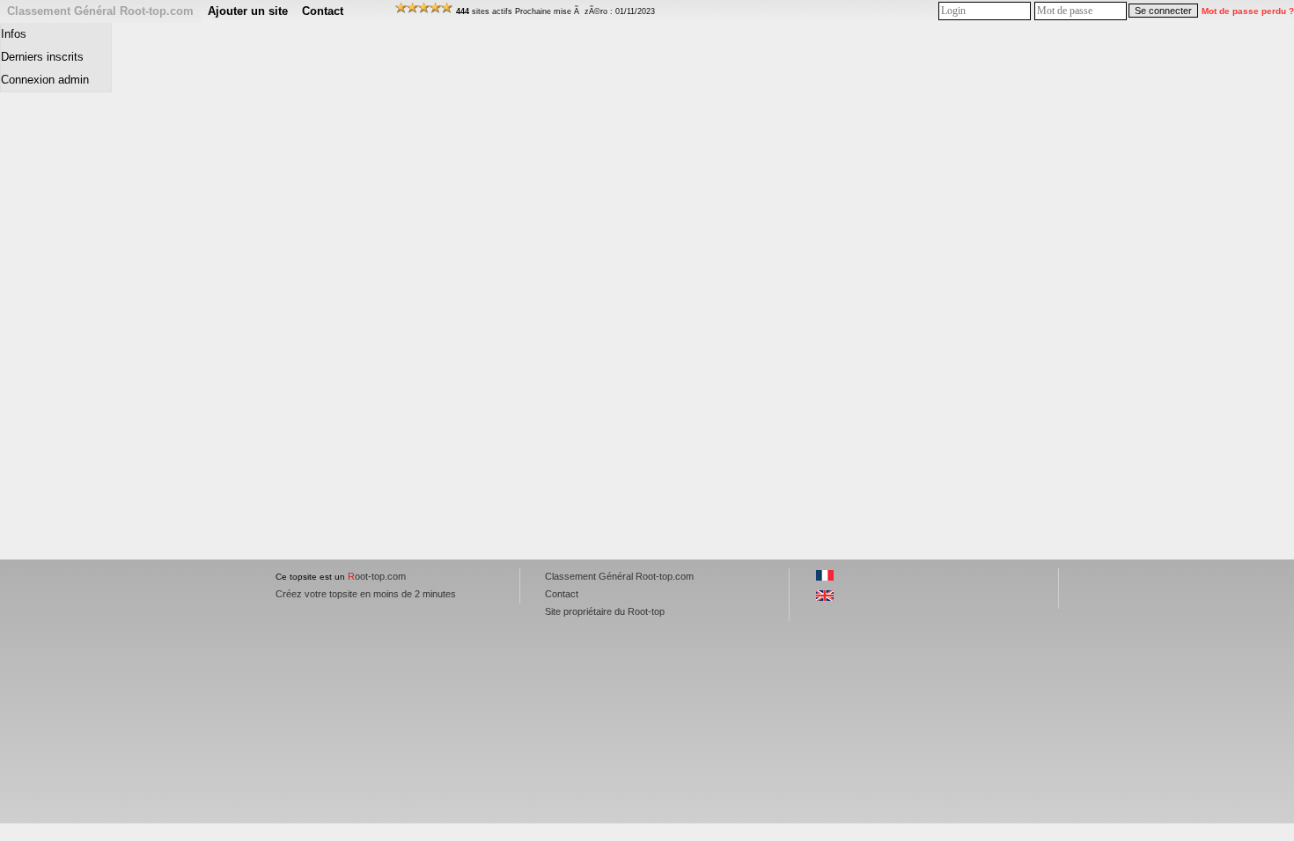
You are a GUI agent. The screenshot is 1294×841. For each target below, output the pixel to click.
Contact (322, 11)
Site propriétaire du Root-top (605, 611)
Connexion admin (45, 79)
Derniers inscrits (42, 56)
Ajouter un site (248, 11)
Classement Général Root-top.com (100, 11)
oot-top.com (377, 576)
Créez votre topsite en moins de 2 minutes (366, 594)
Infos (13, 33)
